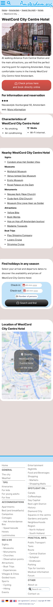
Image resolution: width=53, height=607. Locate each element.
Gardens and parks (38, 518)
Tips (5, 482)
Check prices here (26, 85)
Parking (32, 564)
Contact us (33, 593)
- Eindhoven (34, 561)
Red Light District (37, 503)
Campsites (7, 514)
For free (6, 497)
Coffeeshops (34, 496)
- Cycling (6, 584)
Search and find (28, 303)
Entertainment (35, 465)
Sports (5, 581)
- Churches (8, 555)
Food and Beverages (38, 472)
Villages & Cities (10, 573)
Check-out (16, 290)
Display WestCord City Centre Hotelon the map (26, 361)
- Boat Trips (8, 566)
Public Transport (36, 542)
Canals (31, 492)
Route (31, 549)
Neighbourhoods (36, 522)
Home (5, 465)
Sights (5, 544)
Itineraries (7, 486)
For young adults (10, 493)
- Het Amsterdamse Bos (12, 523)
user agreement (23, 601)
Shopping (33, 476)
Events (5, 592)
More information (16, 109)
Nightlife (32, 469)
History (31, 507)
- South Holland (36, 533)
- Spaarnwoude (10, 528)
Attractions (8, 562)
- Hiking (6, 588)
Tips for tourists (36, 568)
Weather (6, 478)
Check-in (16, 285)
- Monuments (9, 551)
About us (32, 584)
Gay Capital (34, 500)
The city (6, 474)
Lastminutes (8, 535)
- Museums (8, 548)
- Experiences (9, 570)
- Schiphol (33, 557)
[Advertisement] (26, 142)
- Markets (33, 480)
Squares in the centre (39, 514)
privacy (33, 601)
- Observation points (13, 559)
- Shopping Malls (37, 483)
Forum (31, 575)
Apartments (8, 506)
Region (31, 526)
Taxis (30, 546)
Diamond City (35, 511)
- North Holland (36, 529)
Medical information (38, 572)
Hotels (5, 531)
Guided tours (8, 577)
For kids (6, 490)
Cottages (7, 517)
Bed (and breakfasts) (13, 510)
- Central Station (37, 553)
